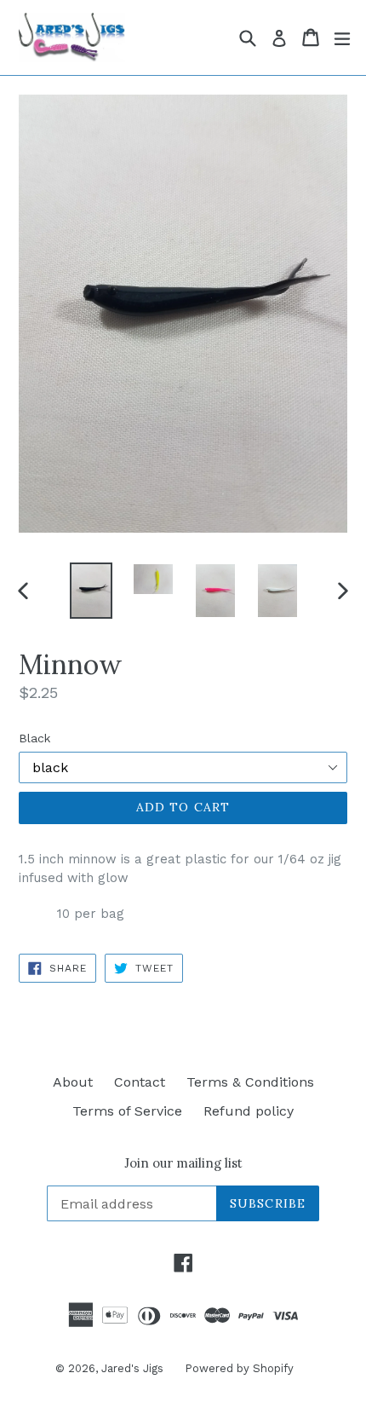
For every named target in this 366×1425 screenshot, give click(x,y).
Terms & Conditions (250, 1082)
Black (34, 738)
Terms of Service (127, 1111)
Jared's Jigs (132, 1368)
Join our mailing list (183, 1163)
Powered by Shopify (239, 1368)
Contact (139, 1082)
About (73, 1082)
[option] (91, 590)
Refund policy (248, 1111)
